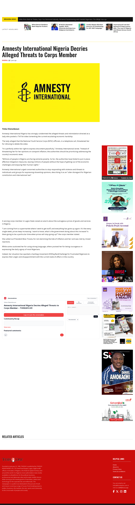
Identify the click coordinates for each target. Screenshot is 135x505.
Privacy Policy (117, 469)
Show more (7, 327)
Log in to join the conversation (34, 315)
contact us (121, 488)
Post (96, 316)
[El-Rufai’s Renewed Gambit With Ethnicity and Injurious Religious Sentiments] (54, 27)
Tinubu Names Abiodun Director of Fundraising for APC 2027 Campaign (94, 26)
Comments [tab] (70, 302)
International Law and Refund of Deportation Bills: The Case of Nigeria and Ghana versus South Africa (122, 28)
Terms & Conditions (119, 471)
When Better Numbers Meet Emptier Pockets (40, 25)
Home (115, 465)
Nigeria (5, 60)
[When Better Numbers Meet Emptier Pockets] (27, 27)
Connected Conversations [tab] (90, 302)
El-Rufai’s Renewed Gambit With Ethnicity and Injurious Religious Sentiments (67, 27)
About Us (116, 467)
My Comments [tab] (78, 302)
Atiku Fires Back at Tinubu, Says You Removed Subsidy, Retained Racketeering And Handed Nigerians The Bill (58, 19)
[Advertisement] (51, 278)
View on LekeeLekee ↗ (92, 298)
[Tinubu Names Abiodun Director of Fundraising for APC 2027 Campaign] (82, 27)
